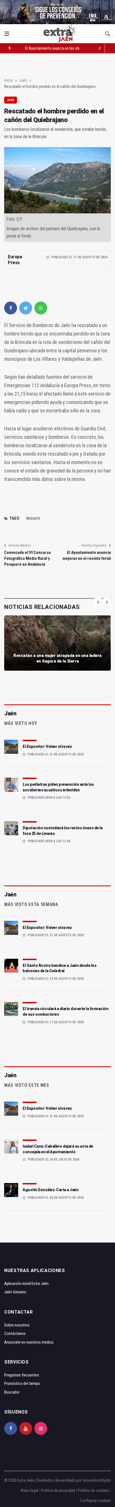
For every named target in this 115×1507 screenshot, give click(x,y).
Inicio (8, 80)
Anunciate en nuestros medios (29, 1342)
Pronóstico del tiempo (22, 1383)
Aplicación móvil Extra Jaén (26, 1283)
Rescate (33, 518)
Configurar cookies (95, 1500)
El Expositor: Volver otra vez (47, 746)
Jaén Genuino (15, 1291)
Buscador (12, 1392)
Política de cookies (93, 1490)
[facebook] (10, 308)
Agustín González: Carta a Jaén (50, 1190)
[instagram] (40, 1428)
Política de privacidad (58, 1490)
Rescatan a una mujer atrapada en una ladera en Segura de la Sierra (57, 658)
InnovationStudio (97, 1480)
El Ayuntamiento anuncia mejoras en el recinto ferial (87, 555)
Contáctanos (15, 1333)
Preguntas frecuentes (21, 1375)
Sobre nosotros (17, 1325)
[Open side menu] (6, 33)
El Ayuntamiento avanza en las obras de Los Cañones (68, 48)
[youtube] (25, 1428)
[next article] (100, 48)
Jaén (23, 80)
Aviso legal (29, 1490)
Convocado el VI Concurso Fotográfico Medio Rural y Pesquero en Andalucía (27, 558)
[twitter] (25, 308)
